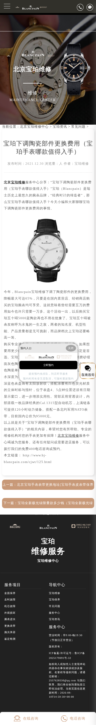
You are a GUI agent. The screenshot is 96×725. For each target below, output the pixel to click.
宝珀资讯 (60, 126)
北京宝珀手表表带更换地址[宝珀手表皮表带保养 (55, 484)
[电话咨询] (82, 7)
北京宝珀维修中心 (34, 126)
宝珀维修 (54, 593)
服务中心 (54, 612)
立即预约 (48, 365)
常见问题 (78, 126)
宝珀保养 (54, 599)
